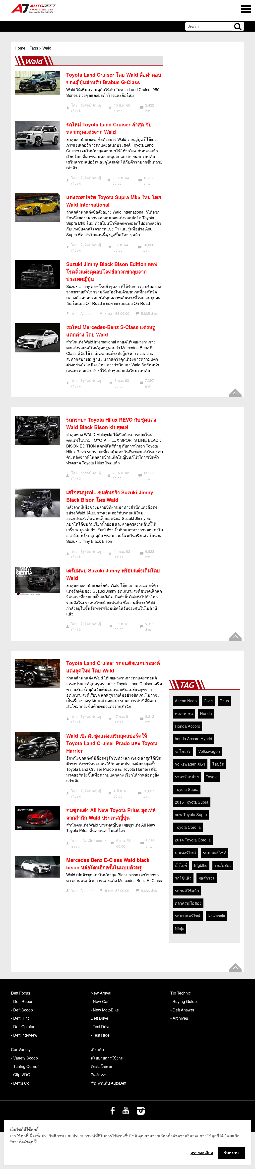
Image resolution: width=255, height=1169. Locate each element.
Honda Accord (187, 726)
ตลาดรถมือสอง (188, 903)
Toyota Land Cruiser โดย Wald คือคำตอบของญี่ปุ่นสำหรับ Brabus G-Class (113, 78)
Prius (224, 701)
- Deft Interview (24, 1035)
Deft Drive (99, 1018)
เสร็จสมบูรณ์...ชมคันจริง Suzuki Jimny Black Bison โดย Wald (109, 496)
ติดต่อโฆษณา (103, 1066)
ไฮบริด (218, 764)
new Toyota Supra (191, 814)
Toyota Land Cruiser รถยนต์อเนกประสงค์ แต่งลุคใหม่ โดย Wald (113, 666)
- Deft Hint (20, 1018)
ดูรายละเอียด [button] (202, 1152)
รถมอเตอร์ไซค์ (188, 916)
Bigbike (200, 865)
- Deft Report (22, 1001)
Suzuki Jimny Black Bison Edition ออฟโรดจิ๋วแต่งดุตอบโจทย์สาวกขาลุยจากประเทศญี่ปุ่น (111, 271)
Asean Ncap (186, 701)
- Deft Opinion (23, 1026)
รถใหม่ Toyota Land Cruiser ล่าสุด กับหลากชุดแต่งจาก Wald (109, 128)
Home (20, 48)
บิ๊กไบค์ (181, 865)
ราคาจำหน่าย (187, 776)
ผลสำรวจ (206, 878)
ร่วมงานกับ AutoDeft (108, 1083)
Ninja (179, 928)
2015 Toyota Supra (191, 802)
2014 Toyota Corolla (193, 840)
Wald (46, 48)
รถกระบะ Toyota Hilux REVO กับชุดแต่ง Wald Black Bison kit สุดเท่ (111, 423)
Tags (34, 48)
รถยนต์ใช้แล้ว (187, 890)
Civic (208, 701)
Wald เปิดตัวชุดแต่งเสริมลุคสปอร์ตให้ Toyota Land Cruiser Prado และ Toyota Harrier (112, 743)
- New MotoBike (105, 1010)
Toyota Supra (186, 789)
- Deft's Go (20, 1083)
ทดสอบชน (184, 713)
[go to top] (235, 393)
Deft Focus (20, 993)
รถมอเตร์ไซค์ (214, 852)
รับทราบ (231, 1152)
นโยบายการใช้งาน (107, 1058)
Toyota (212, 776)
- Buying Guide (183, 1001)
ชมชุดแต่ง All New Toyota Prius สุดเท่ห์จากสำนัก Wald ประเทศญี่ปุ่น (111, 813)
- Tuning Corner (25, 1066)
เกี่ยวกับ (97, 1049)
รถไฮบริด (183, 751)
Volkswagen (209, 751)
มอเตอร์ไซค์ (185, 852)
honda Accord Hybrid (193, 738)
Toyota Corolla (188, 827)
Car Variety (21, 1049)
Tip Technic (180, 993)
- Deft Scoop (22, 1010)
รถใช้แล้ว (183, 878)
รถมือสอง (222, 865)
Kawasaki (216, 916)
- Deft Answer (182, 1010)
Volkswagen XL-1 (190, 764)
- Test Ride (100, 1035)
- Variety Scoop (24, 1058)
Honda (206, 713)
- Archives (179, 1018)
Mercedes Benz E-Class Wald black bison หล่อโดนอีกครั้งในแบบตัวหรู (107, 863)
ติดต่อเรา (98, 1074)
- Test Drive (101, 1026)
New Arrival (101, 993)
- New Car (100, 1001)
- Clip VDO (20, 1074)
